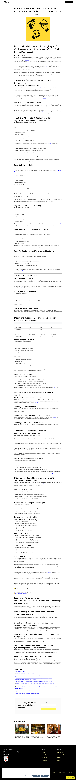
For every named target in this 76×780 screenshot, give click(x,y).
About (39, 1)
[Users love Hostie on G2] (5, 759)
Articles (58, 763)
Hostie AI (27, 60)
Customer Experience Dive (52, 473)
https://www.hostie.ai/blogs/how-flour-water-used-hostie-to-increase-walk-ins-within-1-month (34, 681)
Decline (44, 775)
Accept (36, 775)
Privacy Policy (29, 769)
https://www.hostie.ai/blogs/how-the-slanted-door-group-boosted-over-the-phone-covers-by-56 (35, 683)
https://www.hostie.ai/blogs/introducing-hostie (25, 685)
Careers (58, 760)
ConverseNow (20, 287)
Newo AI (44, 98)
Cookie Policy (70, 772)
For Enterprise (34, 1)
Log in (62, 1)
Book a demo (44, 760)
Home (21, 1)
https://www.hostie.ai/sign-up (22, 691)
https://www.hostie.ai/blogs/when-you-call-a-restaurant (27, 690)
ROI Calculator (48, 1)
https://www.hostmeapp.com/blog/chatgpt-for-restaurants (27, 693)
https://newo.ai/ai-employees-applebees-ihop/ (25, 673)
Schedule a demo (70, 777)
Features (25, 1)
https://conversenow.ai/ (20, 671)
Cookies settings (28, 775)
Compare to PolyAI (60, 752)
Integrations (43, 1)
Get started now (69, 1)
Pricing (29, 1)
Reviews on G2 (60, 757)
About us (43, 755)
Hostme (43, 483)
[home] (7, 2)
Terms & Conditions (62, 772)
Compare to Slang (60, 754)
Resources (59, 762)
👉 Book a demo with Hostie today (20, 593)
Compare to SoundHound (61, 755)
